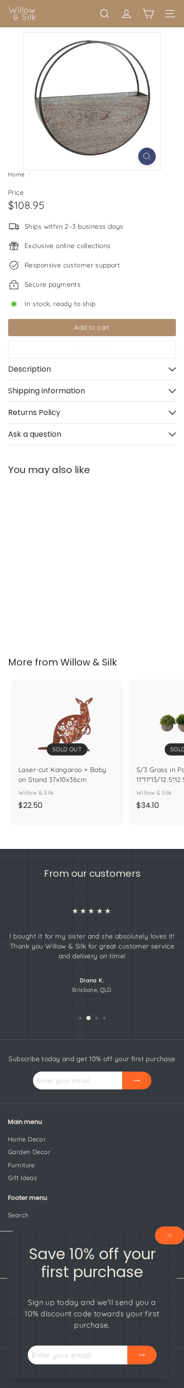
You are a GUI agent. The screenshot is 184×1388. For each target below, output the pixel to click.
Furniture (21, 1165)
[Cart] (148, 13)
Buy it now (92, 349)
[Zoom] (147, 156)
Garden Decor (29, 1151)
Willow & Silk (88, 662)
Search (18, 1215)
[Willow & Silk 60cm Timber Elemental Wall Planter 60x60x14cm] (67, 560)
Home (16, 174)
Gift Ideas (22, 1177)
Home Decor (27, 1139)
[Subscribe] (142, 1355)
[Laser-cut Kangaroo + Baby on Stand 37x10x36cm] (67, 747)
